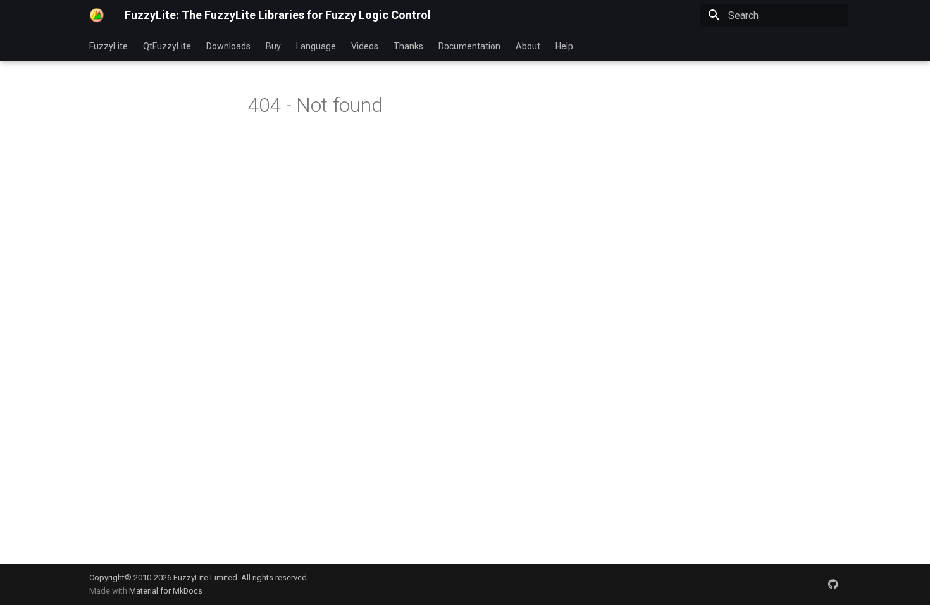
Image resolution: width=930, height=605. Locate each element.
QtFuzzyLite (167, 46)
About (528, 46)
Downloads (228, 46)
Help (564, 46)
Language (316, 46)
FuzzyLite (108, 46)
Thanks (408, 46)
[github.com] (833, 584)
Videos (364, 46)
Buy (273, 46)
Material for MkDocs (165, 591)
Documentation (469, 46)
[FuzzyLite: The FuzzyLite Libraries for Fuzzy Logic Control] (96, 15)
